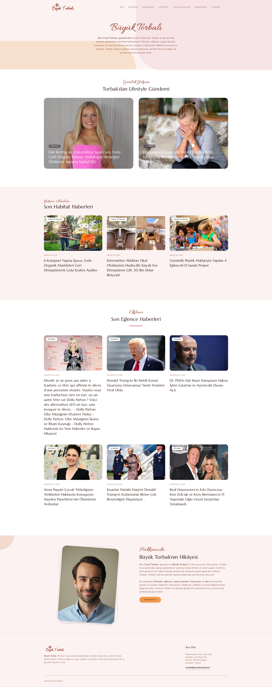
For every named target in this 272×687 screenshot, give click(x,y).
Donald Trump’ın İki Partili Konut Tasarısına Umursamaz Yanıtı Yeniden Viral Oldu (135, 385)
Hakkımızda (201, 7)
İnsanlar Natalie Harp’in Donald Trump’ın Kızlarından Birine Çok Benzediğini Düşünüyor (131, 494)
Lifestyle (164, 7)
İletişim (216, 7)
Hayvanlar (148, 7)
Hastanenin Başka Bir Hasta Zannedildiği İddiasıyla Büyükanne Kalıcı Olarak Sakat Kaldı (178, 157)
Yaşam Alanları (181, 7)
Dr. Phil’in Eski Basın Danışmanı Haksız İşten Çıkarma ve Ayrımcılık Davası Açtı (199, 385)
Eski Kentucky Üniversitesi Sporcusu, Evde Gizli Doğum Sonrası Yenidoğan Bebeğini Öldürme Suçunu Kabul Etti (84, 157)
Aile (122, 7)
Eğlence (133, 7)
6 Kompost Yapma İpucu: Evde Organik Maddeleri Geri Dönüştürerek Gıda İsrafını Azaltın (70, 265)
